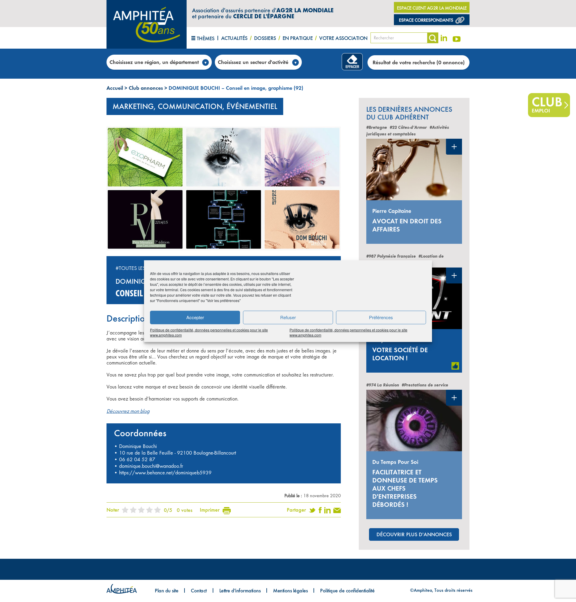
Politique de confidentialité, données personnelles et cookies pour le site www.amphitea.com (209, 332)
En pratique (298, 38)
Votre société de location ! (400, 354)
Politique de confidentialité (347, 590)
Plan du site (166, 590)
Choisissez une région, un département (154, 62)
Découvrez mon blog (127, 411)
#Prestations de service (425, 385)
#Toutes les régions (142, 268)
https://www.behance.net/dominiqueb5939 (165, 473)
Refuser (288, 317)
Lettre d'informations (240, 590)
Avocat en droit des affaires (407, 225)
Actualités (234, 38)
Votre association (343, 38)
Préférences (381, 317)
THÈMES (205, 38)
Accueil (114, 88)
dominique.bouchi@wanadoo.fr (151, 466)
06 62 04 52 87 (137, 459)
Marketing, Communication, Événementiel (194, 106)
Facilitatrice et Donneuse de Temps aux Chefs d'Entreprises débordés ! (405, 488)
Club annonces (146, 88)
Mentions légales (290, 590)
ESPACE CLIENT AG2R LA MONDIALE (432, 8)
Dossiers (265, 38)
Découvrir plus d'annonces (414, 534)
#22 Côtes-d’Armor (408, 127)
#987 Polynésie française (391, 256)
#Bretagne (376, 127)
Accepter (195, 317)
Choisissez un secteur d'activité (253, 62)
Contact (199, 590)
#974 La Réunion (382, 385)
